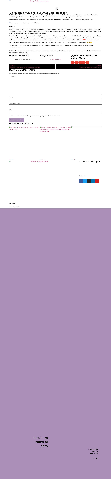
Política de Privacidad (17, 195)
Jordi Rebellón (56, 59)
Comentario (12, 76)
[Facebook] (81, 181)
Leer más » (11, 159)
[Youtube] (97, 181)
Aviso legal (14, 191)
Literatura (78, 2)
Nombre (11, 97)
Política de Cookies (16, 199)
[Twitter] (85, 181)
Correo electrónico (14, 103)
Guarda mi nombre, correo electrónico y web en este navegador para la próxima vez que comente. (36, 116)
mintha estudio (16, 207)
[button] (57, 8)
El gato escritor (96, 2)
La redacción (84, 164)
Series (86, 2)
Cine (63, 2)
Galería (82, 168)
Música (71, 2)
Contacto (82, 171)
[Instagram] (89, 181)
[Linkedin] (93, 181)
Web (10, 109)
